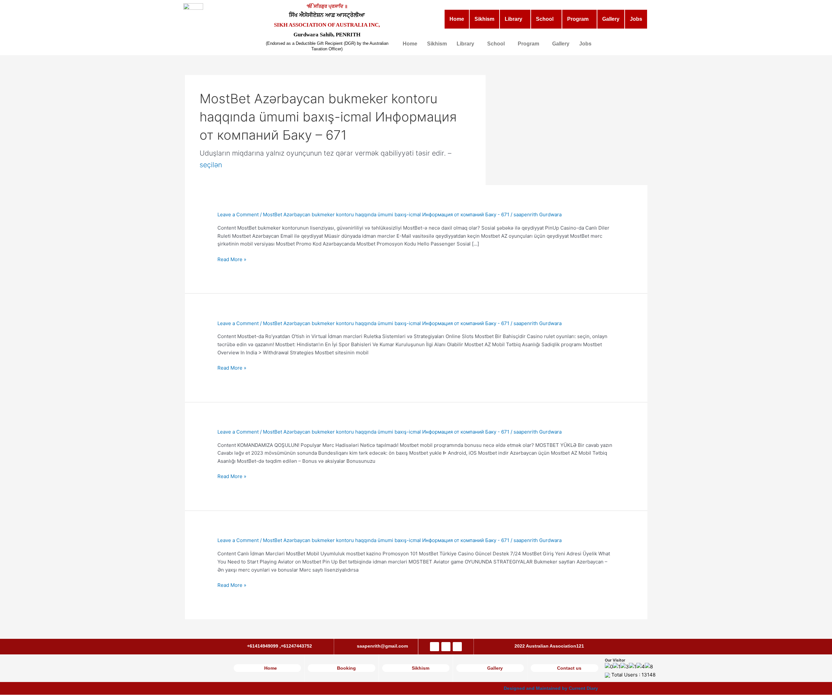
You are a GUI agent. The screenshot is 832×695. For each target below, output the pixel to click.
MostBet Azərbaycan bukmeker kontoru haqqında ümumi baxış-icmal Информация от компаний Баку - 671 (386, 214)
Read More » (231, 260)
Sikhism (484, 19)
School (544, 19)
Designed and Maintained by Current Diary (551, 688)
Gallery (610, 19)
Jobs (636, 19)
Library (513, 19)
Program (578, 19)
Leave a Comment (238, 214)
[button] (515, 19)
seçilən (211, 164)
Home (456, 19)
